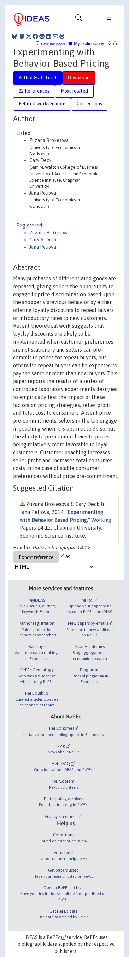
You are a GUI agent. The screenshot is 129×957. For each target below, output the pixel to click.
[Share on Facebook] (35, 36)
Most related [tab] (74, 91)
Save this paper (53, 44)
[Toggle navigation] (78, 19)
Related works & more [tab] (42, 103)
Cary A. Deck (43, 239)
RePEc (54, 937)
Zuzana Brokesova (49, 232)
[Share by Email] (55, 36)
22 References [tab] (34, 91)
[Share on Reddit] (42, 36)
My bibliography (88, 43)
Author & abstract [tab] (38, 77)
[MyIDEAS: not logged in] (111, 44)
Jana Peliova (42, 247)
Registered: (29, 225)
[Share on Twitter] (28, 36)
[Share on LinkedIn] (48, 36)
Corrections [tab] (89, 103)
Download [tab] (79, 77)
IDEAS (31, 937)
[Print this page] (61, 36)
